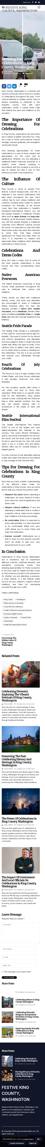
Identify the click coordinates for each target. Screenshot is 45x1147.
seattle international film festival (15, 625)
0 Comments (29, 73)
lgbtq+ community (10, 617)
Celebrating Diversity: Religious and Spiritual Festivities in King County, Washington (27, 1015)
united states (8, 621)
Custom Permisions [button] (17, 1143)
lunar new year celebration (13, 607)
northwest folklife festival (13, 614)
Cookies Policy (27, 1139)
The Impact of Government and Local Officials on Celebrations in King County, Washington (19, 882)
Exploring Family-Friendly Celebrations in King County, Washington (27, 1030)
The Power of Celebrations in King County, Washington (19, 820)
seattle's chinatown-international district (18, 610)
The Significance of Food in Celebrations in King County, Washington (27, 1074)
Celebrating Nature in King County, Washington (27, 1000)
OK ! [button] (38, 1139)
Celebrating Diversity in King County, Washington (26, 1060)
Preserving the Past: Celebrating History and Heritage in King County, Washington (17, 761)
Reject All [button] (33, 1143)
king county (8, 599)
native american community (14, 603)
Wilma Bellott (8, 71)
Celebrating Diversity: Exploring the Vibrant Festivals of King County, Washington (17, 696)
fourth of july (26, 617)
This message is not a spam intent (17, 972)
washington (21, 599)
